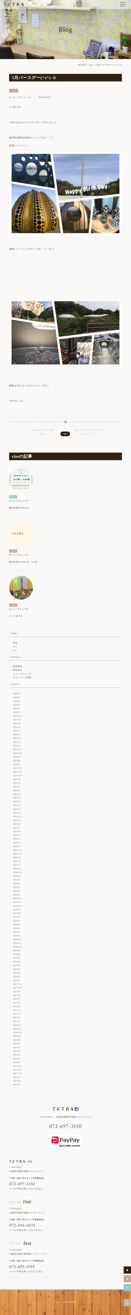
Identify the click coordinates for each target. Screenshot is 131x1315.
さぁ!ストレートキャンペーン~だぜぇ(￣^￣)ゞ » (89, 432)
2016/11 (17, 1029)
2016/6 (16, 1043)
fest (15, 650)
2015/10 (17, 1073)
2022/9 (16, 820)
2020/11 (17, 868)
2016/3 (16, 1055)
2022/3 (16, 839)
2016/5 (16, 1047)
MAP (88, 1117)
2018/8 (16, 954)
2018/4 (16, 969)
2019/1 (16, 936)
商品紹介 (17, 670)
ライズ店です (16, 616)
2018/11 (17, 943)
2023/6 (16, 790)
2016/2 (16, 1058)
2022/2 (16, 842)
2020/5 (16, 880)
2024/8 (16, 760)
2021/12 (17, 850)
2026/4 (16, 705)
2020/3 (16, 887)
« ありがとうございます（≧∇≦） (42, 432)
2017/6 (16, 1003)
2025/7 (16, 731)
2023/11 (17, 772)
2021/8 (16, 857)
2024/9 (16, 757)
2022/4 (16, 835)
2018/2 (16, 976)
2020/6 (16, 876)
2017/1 (16, 1021)
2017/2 (16, 1017)
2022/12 (17, 813)
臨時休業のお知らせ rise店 (23, 562)
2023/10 (17, 775)
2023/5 (16, 794)
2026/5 (16, 701)
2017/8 (16, 995)
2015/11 (17, 1070)
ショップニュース (22, 674)
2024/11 (17, 749)
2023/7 (16, 786)
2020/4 (16, 883)
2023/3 (16, 801)
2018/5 (16, 965)
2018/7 (16, 958)
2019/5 (16, 921)
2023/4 (16, 798)
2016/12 (17, 1025)
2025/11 (17, 719)
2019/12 (17, 898)
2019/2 (16, 932)
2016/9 (16, 1036)
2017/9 (16, 991)
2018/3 (16, 973)
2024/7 (16, 764)
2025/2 (16, 742)
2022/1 (16, 846)
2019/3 (16, 928)
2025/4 (16, 738)
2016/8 (16, 1040)
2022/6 (16, 831)
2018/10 (17, 947)
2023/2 (16, 805)
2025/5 (16, 734)
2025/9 (16, 723)
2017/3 (16, 1014)
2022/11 (17, 816)
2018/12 (17, 939)
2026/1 (16, 712)
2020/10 (17, 872)
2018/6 (16, 962)
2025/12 (17, 716)
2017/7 (16, 999)
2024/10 (17, 753)
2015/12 (17, 1066)
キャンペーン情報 (22, 677)
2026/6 (16, 697)
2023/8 (16, 783)
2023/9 (16, 779)
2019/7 (16, 917)
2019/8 (16, 913)
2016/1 (16, 1062)
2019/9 (16, 909)
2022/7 (16, 828)
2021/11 (17, 854)
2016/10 (17, 1032)
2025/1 (16, 746)
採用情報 (17, 666)
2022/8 (16, 824)
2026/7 (16, 693)
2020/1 (16, 895)
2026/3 (16, 708)
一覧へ (65, 434)
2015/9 (16, 1077)
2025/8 (16, 727)
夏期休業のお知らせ (19, 508)
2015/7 (16, 1084)
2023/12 (17, 768)
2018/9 (16, 950)
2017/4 (16, 1010)
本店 (15, 643)
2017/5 (16, 1006)
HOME (82, 65)
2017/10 (17, 988)
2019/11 (17, 902)
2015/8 (16, 1081)
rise (91, 65)
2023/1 (16, 809)
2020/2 (16, 891)
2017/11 (17, 984)
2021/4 (16, 861)
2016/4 (16, 1051)
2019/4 (16, 924)
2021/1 (16, 865)
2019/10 (17, 906)
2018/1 (16, 980)
